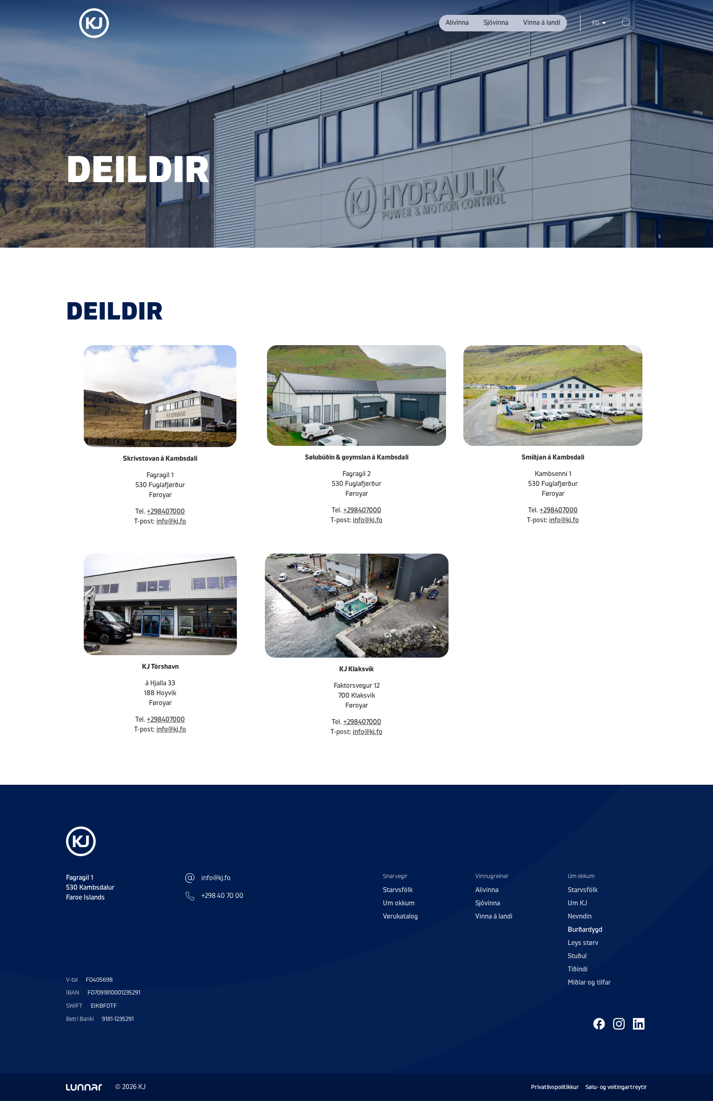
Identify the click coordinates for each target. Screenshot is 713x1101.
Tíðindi (578, 969)
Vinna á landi (541, 23)
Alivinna (457, 23)
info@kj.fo (171, 521)
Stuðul (577, 956)
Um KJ (577, 903)
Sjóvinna (496, 23)
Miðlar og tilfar (589, 982)
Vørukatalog (400, 916)
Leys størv (583, 943)
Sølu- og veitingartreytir (616, 1087)
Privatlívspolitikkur (555, 1087)
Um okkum (399, 903)
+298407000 (166, 511)
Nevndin (580, 916)
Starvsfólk (398, 890)
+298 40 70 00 (222, 896)
